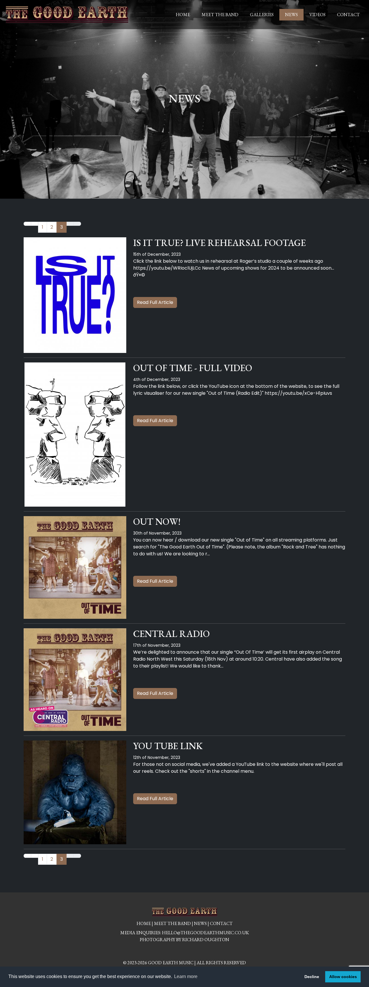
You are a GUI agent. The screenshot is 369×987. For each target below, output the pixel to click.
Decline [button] (311, 976)
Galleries (262, 15)
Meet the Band (220, 15)
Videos (317, 15)
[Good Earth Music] (67, 14)
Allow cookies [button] (343, 976)
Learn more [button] (185, 976)
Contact (348, 15)
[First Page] (27, 224)
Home (183, 15)
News (291, 15)
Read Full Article (155, 302)
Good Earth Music (170, 963)
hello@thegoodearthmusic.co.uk (205, 933)
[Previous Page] (34, 224)
